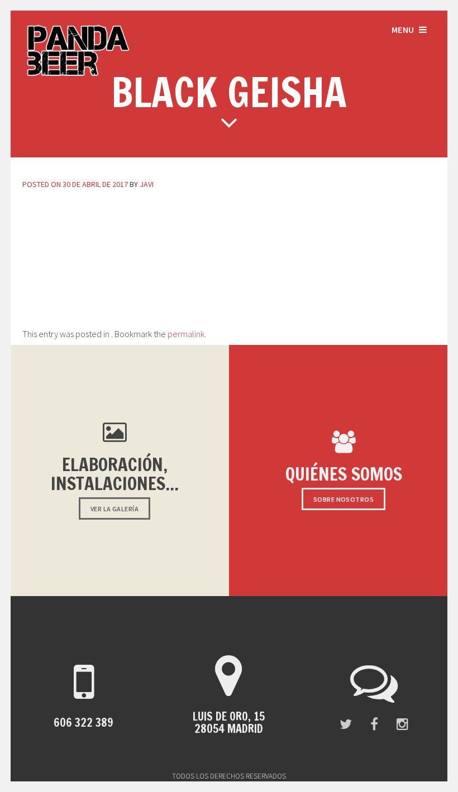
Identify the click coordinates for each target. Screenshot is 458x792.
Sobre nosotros (343, 499)
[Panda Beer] (78, 74)
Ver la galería (114, 509)
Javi (147, 184)
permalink (186, 333)
